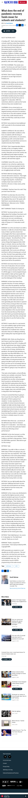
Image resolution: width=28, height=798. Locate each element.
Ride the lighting (16, 711)
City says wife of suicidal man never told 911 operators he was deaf (18, 637)
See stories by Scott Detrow (17, 588)
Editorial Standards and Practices (11, 773)
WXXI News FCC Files (8, 769)
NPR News (8, 566)
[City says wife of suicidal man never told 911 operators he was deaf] (6, 638)
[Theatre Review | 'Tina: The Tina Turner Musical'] (6, 732)
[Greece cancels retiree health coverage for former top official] (6, 674)
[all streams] (26, 796)
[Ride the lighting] (6, 713)
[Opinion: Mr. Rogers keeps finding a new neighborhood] (6, 602)
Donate (23, 2)
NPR (16, 566)
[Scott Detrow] (4, 579)
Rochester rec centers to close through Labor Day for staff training (19, 696)
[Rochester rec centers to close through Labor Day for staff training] (6, 697)
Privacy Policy (6, 766)
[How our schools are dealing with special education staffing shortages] (6, 622)
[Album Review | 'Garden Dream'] (6, 723)
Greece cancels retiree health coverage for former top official (19, 673)
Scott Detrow (9, 23)
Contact (5, 763)
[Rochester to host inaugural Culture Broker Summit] (6, 684)
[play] (2, 796)
